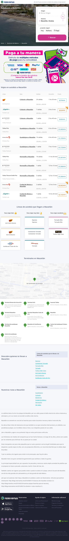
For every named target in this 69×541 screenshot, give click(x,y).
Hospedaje (21, 513)
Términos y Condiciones (58, 505)
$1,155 (62, 138)
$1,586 (62, 166)
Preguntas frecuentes (57, 503)
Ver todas (38, 405)
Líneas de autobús (23, 511)
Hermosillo (38, 402)
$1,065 (62, 129)
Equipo (20, 503)
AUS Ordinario (39, 375)
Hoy (42, 31)
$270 (62, 100)
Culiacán (38, 395)
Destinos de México (13, 43)
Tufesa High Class (40, 371)
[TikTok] (21, 519)
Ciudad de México (40, 400)
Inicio (2, 43)
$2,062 (62, 185)
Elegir (57, 31)
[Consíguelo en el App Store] (7, 503)
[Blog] (2, 522)
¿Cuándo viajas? (45, 28)
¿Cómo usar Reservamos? (41, 501)
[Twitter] (6, 519)
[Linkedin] (13, 519)
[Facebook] (2, 519)
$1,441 (62, 157)
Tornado (37, 368)
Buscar (53, 37)
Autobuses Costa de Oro (42, 378)
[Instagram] (9, 519)
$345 (62, 119)
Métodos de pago (56, 501)
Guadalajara (39, 393)
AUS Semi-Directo (40, 373)
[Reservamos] (7, 2)
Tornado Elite (39, 366)
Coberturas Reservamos (41, 507)
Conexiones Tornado (41, 363)
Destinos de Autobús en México (26, 505)
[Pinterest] (17, 519)
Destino (43, 19)
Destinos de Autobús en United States (26, 508)
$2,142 (62, 195)
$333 (62, 110)
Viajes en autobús (39, 505)
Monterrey (38, 398)
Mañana (49, 31)
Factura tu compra (39, 503)
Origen (43, 11)
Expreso (37, 361)
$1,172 (62, 147)
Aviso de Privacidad (56, 507)
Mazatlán (24, 43)
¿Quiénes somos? (23, 501)
